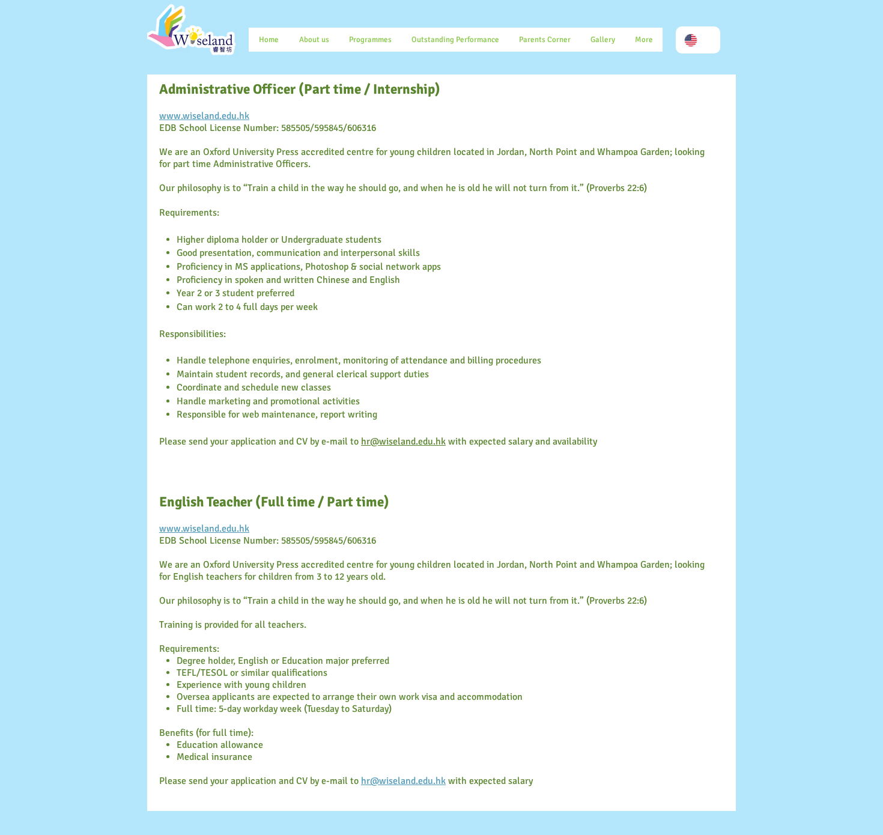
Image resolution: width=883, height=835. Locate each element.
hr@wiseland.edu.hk (403, 442)
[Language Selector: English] (698, 39)
